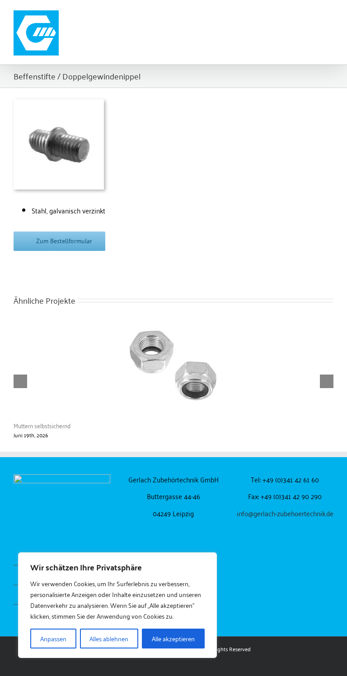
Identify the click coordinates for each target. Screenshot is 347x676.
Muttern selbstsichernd (42, 425)
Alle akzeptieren (173, 638)
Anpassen (53, 638)
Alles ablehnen (108, 638)
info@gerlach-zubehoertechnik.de (285, 513)
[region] (117, 605)
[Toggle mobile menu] (329, 14)
